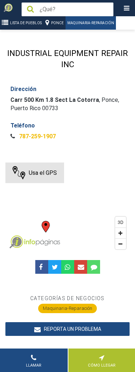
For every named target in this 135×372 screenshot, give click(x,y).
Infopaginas (16, 242)
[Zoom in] (120, 233)
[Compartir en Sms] (93, 267)
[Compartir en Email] (80, 267)
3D (120, 222)
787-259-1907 (37, 136)
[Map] (67, 208)
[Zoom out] (120, 243)
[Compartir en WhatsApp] (67, 267)
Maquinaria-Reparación (90, 23)
